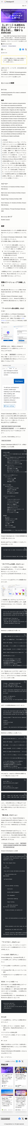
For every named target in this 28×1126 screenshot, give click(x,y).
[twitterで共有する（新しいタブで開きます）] (26, 49)
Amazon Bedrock (12, 46)
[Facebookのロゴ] (20, 1119)
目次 (23, 5)
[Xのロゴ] (23, 1119)
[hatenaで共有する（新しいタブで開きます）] (20, 49)
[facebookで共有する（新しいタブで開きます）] (23, 49)
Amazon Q (5, 46)
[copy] (25, 451)
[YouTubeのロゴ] (26, 1119)
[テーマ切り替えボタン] (26, 2)
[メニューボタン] (2, 1)
